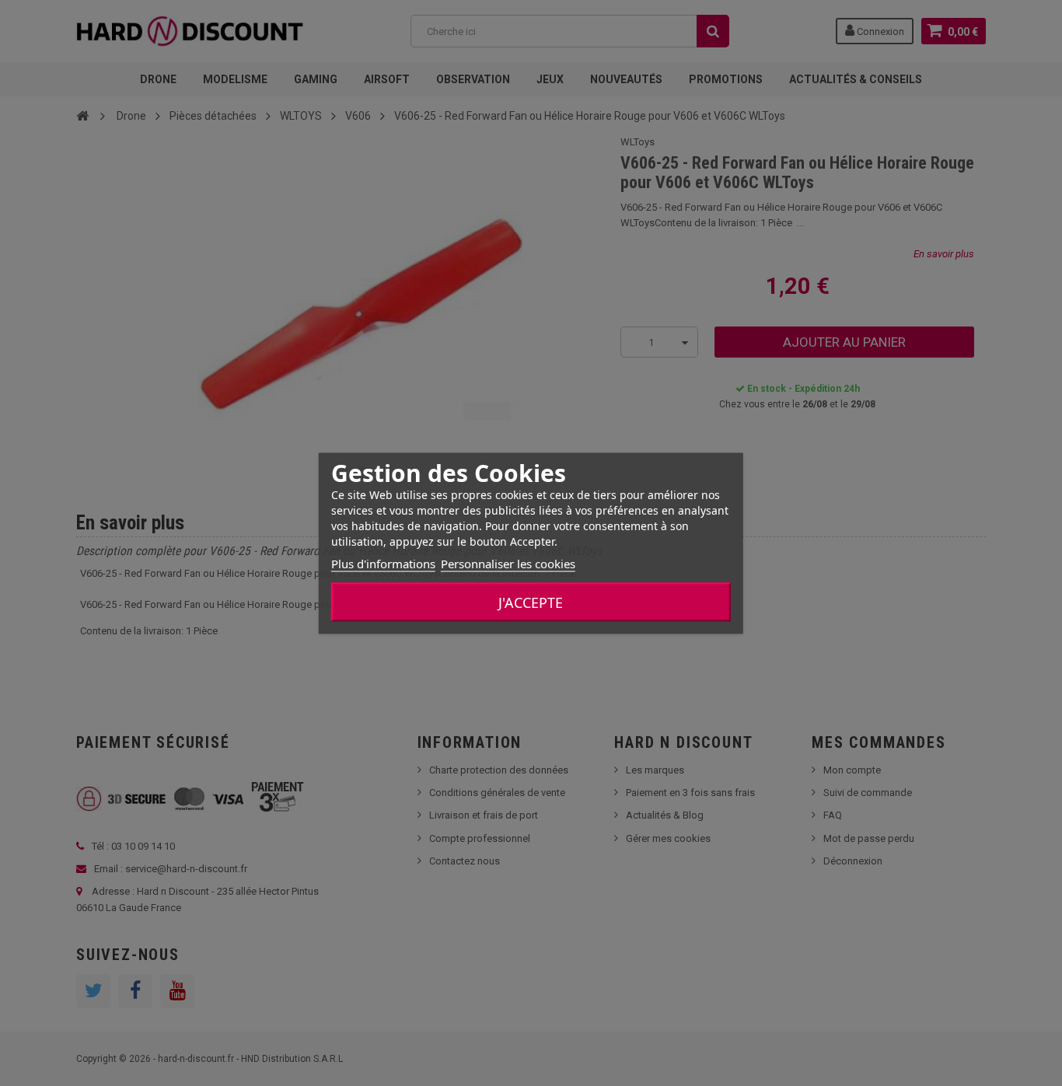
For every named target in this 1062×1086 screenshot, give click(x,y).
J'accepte (530, 601)
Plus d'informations (383, 563)
